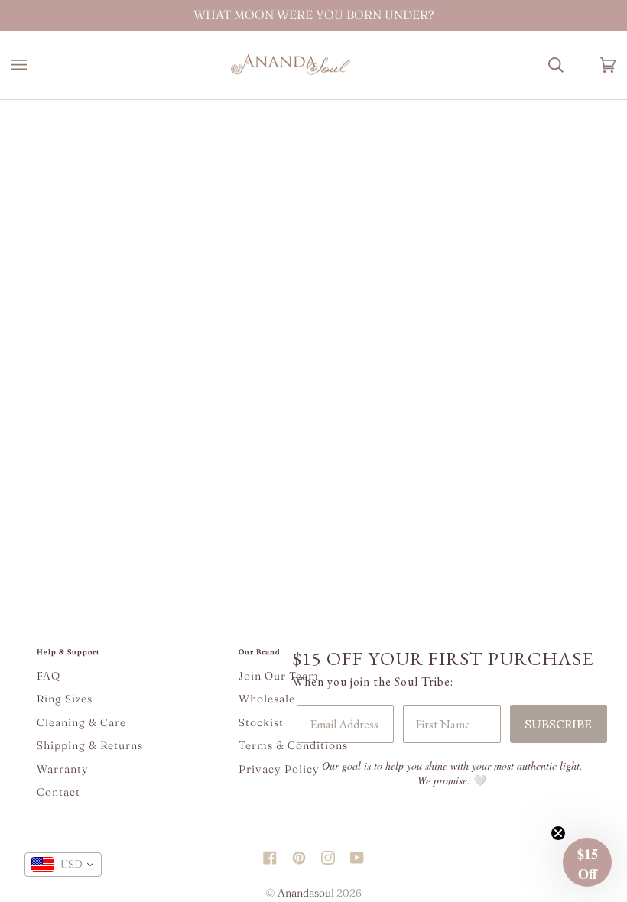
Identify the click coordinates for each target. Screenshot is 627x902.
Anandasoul (306, 893)
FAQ (48, 676)
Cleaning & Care (81, 722)
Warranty (63, 769)
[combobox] (63, 864)
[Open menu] (34, 65)
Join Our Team (279, 676)
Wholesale (267, 699)
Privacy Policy (279, 769)
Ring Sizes (65, 699)
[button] (587, 862)
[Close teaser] (558, 833)
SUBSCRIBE (558, 724)
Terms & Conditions (293, 745)
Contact (58, 792)
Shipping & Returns (90, 745)
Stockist (261, 722)
